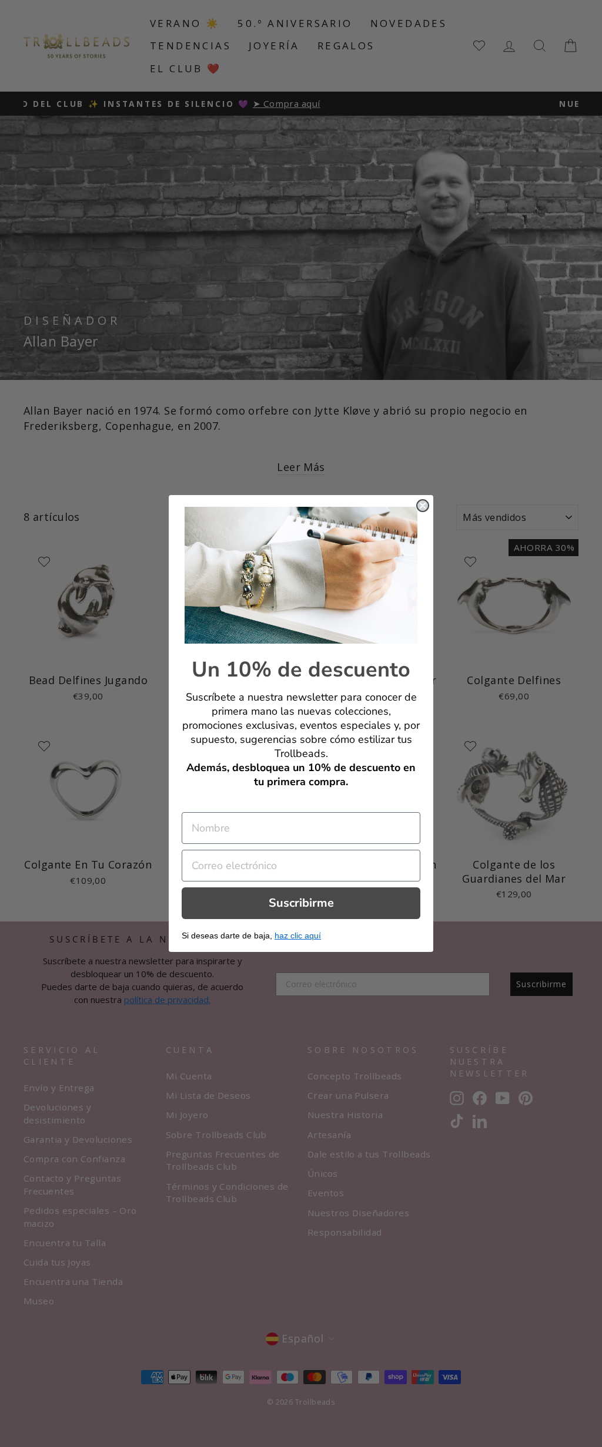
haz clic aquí (298, 935)
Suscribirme (301, 903)
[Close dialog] (423, 506)
